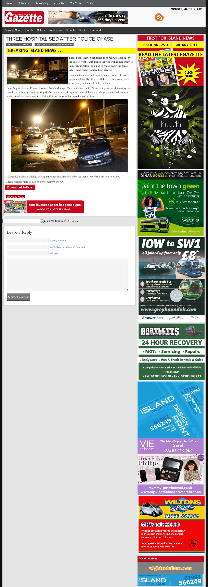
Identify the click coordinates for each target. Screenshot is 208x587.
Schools (70, 30)
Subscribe (23, 3)
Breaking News (12, 30)
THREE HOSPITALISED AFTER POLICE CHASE (59, 39)
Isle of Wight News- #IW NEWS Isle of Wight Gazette (79, 16)
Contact (91, 3)
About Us (59, 3)
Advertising (42, 3)
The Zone (75, 3)
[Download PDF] (20, 189)
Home (8, 3)
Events (29, 30)
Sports (82, 30)
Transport (95, 30)
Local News (55, 30)
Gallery (41, 30)
